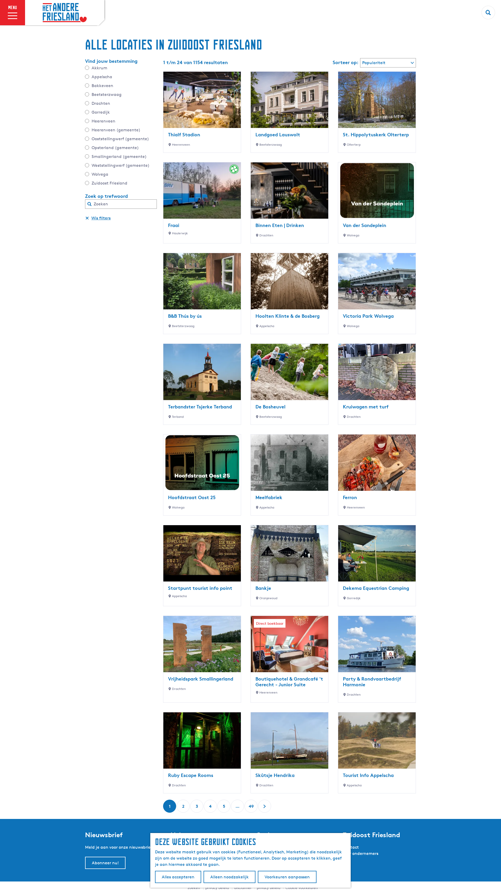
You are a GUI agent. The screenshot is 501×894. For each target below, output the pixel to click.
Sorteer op (346, 62)
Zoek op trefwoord (106, 196)
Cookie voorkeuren (301, 887)
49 (251, 808)
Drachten (101, 103)
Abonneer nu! (105, 862)
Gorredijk (101, 112)
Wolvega (100, 174)
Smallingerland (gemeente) (119, 156)
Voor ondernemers (360, 853)
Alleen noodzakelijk (229, 876)
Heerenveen (103, 121)
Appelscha (102, 76)
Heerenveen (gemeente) (116, 129)
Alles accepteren (178, 876)
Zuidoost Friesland (109, 183)
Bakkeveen (102, 85)
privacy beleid (268, 887)
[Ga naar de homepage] (64, 12)
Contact (351, 847)
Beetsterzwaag (107, 94)
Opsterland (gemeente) (115, 147)
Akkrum (99, 67)
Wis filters (101, 218)
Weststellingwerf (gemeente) (121, 165)
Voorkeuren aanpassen (287, 876)
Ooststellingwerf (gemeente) (120, 138)
